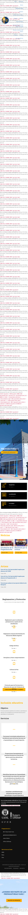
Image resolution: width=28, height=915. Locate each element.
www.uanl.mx (22, 868)
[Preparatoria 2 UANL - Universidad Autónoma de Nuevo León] (5, 20)
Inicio (16, 1)
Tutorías (21, 35)
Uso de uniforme (19, 38)
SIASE (3, 852)
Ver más (14, 691)
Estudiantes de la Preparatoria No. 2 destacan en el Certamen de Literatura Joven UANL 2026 (7, 548)
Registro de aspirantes (9, 452)
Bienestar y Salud (19, 8)
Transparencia (15, 868)
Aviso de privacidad (8, 868)
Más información (12, 505)
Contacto (21, 11)
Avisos (21, 5)
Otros (3, 857)
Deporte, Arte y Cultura (18, 15)
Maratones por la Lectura (21, 548)
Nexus (3, 854)
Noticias (21, 18)
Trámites (15, 35)
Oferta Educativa (19, 21)
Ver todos (11, 487)
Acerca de (21, 1)
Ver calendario (12, 496)
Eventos (15, 18)
